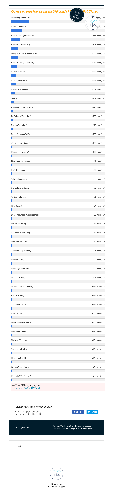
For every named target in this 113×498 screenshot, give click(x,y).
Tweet (93, 412)
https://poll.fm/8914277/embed (28, 388)
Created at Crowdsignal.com (56, 485)
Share (78, 412)
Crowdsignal (86, 428)
